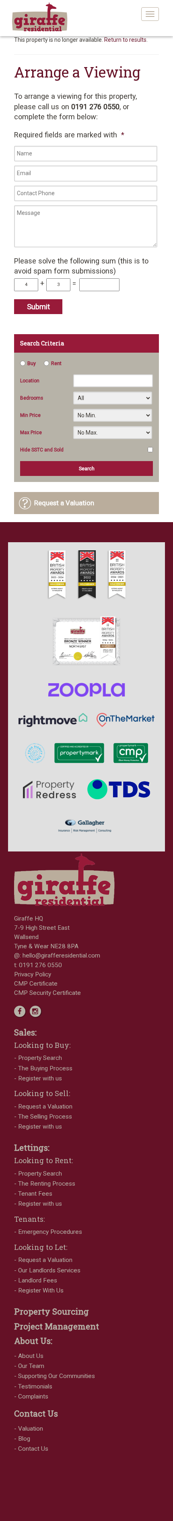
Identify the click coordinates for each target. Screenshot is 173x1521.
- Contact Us (31, 1448)
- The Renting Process (44, 1183)
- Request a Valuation (43, 1106)
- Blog (22, 1438)
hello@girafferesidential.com (61, 955)
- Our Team (29, 1366)
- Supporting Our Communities (54, 1376)
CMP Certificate (36, 983)
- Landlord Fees (35, 1280)
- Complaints (31, 1396)
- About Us (28, 1356)
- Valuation (28, 1428)
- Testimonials (33, 1386)
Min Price (30, 415)
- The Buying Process (43, 1068)
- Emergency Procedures (48, 1231)
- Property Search (38, 1058)
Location (29, 381)
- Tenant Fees (33, 1193)
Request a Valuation (64, 503)
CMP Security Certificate (47, 992)
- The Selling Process (43, 1116)
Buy (31, 363)
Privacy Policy (32, 974)
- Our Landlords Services (47, 1270)
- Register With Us (39, 1290)
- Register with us (38, 1078)
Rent (56, 363)
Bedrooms (31, 398)
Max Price (31, 432)
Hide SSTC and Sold (42, 450)
